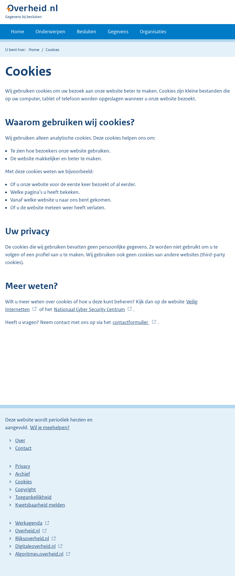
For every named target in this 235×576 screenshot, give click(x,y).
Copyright (25, 489)
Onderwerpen (50, 31)
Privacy (22, 466)
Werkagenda (30, 523)
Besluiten (86, 31)
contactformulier (132, 322)
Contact (23, 448)
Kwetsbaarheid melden (40, 505)
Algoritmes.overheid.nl (40, 554)
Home (17, 31)
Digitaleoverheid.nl (36, 546)
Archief (22, 474)
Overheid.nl (29, 531)
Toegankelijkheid (33, 497)
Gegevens (118, 31)
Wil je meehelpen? (50, 427)
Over (20, 440)
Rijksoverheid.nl (33, 538)
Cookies (23, 482)
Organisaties (153, 31)
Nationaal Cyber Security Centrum (91, 309)
